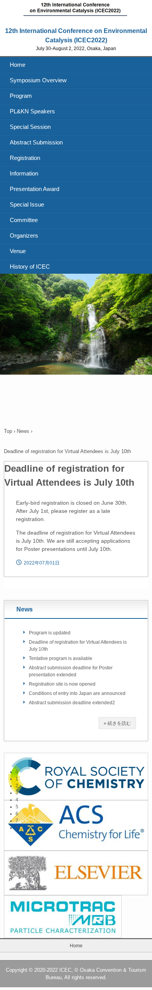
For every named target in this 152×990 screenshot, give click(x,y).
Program (21, 95)
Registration (25, 158)
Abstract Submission (36, 142)
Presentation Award (34, 189)
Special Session (30, 126)
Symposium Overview (38, 80)
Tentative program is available (60, 658)
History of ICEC (30, 266)
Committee (24, 220)
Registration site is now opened (62, 684)
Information (24, 173)
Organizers (24, 235)
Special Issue (27, 204)
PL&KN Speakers (32, 111)
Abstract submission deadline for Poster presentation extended (71, 671)
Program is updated (50, 633)
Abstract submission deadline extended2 (72, 702)
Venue (18, 251)
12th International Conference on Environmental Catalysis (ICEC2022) (76, 7)
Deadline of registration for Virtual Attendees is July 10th (78, 645)
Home (17, 64)
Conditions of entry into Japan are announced (77, 693)
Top (8, 431)
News (23, 431)
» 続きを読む (117, 723)
